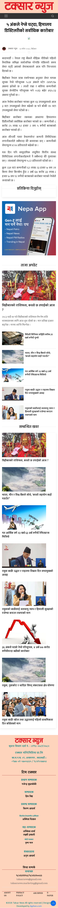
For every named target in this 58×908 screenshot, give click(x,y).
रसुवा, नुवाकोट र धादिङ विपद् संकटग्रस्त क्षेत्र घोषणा (28, 685)
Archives (38, 893)
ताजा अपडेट (29, 265)
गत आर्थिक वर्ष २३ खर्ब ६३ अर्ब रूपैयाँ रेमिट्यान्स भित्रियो (38, 373)
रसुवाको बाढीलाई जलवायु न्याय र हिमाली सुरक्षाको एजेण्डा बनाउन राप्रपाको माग (40, 411)
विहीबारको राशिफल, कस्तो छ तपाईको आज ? (28, 308)
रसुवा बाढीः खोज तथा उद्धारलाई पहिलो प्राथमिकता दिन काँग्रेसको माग (27, 721)
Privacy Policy (20, 894)
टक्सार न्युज (12, 48)
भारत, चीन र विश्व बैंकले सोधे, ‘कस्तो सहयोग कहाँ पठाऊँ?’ (38, 354)
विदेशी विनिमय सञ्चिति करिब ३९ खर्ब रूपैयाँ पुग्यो (39, 336)
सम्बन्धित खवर (29, 427)
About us (7, 894)
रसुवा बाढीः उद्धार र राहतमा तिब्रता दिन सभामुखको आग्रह (40, 391)
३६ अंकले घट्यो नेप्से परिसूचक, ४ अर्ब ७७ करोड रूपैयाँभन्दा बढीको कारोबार (26, 649)
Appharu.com (36, 906)
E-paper (50, 894)
